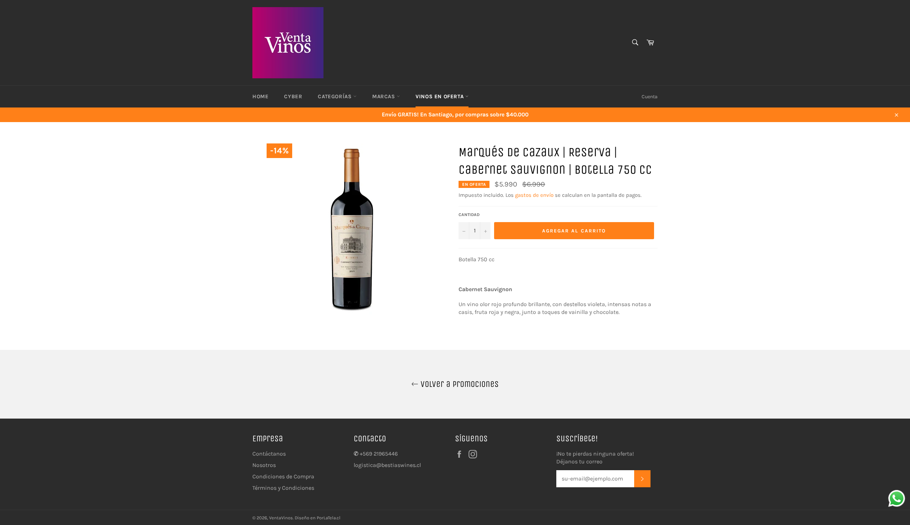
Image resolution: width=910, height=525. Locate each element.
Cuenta (650, 97)
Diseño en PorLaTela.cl (318, 517)
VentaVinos (281, 517)
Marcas (384, 96)
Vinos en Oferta (440, 96)
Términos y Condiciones (283, 487)
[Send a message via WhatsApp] (896, 498)
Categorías (335, 96)
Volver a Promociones (458, 384)
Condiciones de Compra (283, 476)
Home (260, 96)
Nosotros (264, 465)
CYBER (293, 96)
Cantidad (469, 214)
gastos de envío (534, 195)
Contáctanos (269, 453)
